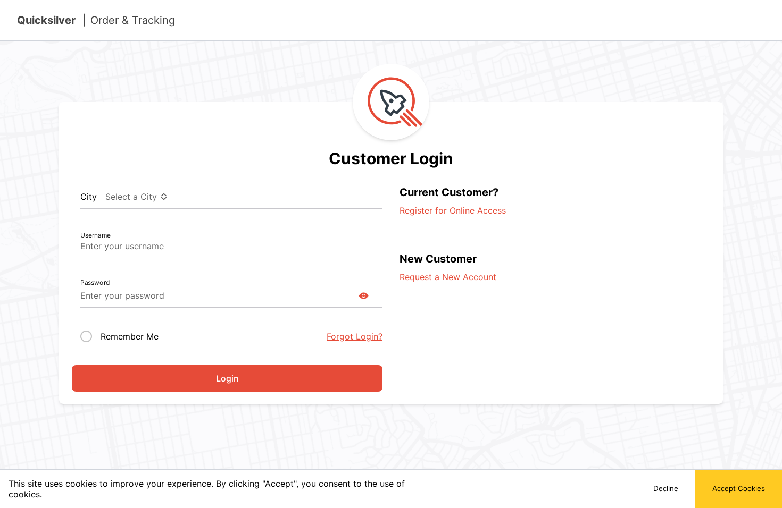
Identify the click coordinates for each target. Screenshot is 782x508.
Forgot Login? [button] (354, 336)
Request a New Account (448, 277)
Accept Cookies (738, 488)
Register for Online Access (453, 210)
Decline (665, 488)
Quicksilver (96, 20)
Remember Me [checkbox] (130, 336)
